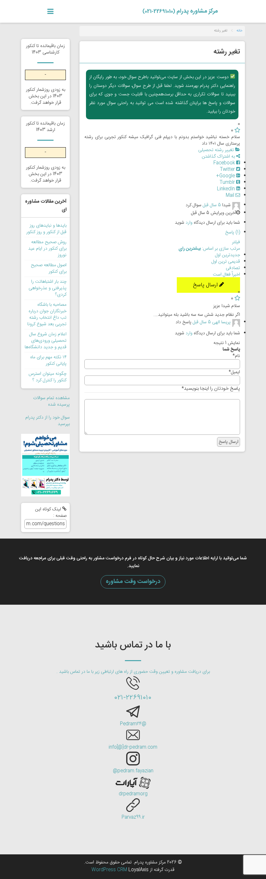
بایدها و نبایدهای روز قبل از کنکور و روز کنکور (46, 229)
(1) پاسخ (232, 232)
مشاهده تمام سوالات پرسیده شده (51, 401)
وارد (189, 223)
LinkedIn (226, 189)
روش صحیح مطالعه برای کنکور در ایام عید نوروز (47, 248)
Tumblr (228, 182)
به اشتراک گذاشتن (219, 156)
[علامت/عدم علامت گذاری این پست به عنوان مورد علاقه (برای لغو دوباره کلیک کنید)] (237, 131)
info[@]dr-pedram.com (133, 747)
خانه (239, 31)
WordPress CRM (109, 870)
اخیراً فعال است (226, 275)
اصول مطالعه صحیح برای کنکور (48, 268)
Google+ (226, 176)
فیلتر (236, 242)
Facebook (224, 163)
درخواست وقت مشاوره (133, 582)
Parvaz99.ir (133, 817)
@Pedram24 (133, 724)
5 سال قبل (212, 205)
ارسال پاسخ (206, 285)
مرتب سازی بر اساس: (209, 249)
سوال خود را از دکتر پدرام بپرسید (47, 421)
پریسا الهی (221, 322)
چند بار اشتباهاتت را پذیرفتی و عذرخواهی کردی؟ (47, 288)
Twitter (228, 169)
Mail (231, 195)
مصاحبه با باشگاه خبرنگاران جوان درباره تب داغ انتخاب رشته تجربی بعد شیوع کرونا (46, 314)
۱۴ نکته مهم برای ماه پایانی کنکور (48, 360)
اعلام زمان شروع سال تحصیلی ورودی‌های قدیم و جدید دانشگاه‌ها (45, 340)
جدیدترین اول (227, 255)
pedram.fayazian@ (133, 771)
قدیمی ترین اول (226, 262)
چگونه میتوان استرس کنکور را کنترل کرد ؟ (47, 377)
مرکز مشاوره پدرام (180, 11)
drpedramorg (133, 794)
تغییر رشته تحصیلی (216, 150)
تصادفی (233, 268)
